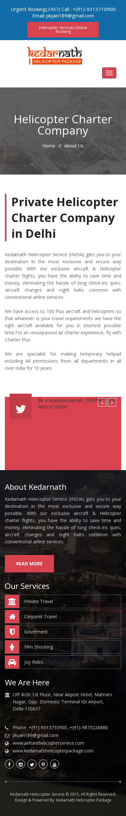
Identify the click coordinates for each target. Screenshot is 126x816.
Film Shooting (38, 647)
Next (112, 402)
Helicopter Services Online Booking (63, 29)
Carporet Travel (40, 616)
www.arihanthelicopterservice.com (48, 743)
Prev (102, 402)
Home (48, 146)
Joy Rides (33, 662)
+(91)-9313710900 (94, 9)
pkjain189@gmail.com (70, 15)
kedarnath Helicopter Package (83, 800)
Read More (29, 563)
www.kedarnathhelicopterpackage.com (53, 751)
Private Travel (38, 601)
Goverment (36, 632)
